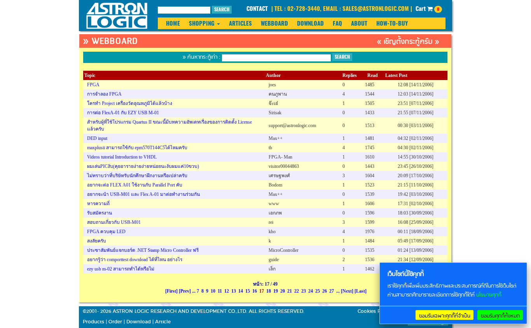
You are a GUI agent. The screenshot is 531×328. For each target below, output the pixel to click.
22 (296, 291)
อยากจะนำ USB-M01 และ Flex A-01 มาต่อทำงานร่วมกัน (143, 194)
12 (226, 291)
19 (275, 291)
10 (213, 291)
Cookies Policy (374, 311)
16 (254, 291)
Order (115, 321)
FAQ (337, 24)
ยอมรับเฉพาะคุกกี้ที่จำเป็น (444, 316)
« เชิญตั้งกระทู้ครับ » (408, 42)
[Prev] (185, 291)
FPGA (93, 84)
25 (317, 291)
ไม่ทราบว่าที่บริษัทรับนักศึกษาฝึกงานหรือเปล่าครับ (137, 175)
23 (303, 291)
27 (331, 291)
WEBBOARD (274, 24)
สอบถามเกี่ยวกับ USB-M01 (114, 222)
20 (282, 291)
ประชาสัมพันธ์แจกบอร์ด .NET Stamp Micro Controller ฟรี (143, 250)
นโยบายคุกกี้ (488, 295)
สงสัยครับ (96, 241)
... (194, 291)
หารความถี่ (98, 203)
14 (240, 291)
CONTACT (257, 9)
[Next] (347, 291)
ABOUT (359, 24)
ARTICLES (240, 24)
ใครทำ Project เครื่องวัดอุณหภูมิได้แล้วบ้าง (129, 103)
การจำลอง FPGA (104, 94)
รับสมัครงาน (99, 213)
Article (163, 321)
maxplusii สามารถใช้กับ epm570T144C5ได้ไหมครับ (137, 147)
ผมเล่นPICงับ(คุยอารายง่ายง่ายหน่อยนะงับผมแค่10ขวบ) (143, 166)
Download (138, 321)
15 (247, 291)
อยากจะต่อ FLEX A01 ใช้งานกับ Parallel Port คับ (134, 185)
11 (220, 291)
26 (324, 291)
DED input (97, 138)
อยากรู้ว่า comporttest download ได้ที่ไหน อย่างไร (134, 259)
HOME (173, 24)
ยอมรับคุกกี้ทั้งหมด (500, 316)
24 (310, 291)
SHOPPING (202, 24)
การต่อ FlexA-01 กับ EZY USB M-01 (123, 112)
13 (233, 291)
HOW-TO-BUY (392, 24)
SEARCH (221, 9)
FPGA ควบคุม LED (106, 231)
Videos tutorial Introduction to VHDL (122, 157)
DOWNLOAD (310, 24)
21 (289, 291)
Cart (427, 9)
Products (93, 321)
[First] (171, 291)
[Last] (361, 291)
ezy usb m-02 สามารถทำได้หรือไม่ (120, 269)
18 (268, 291)
